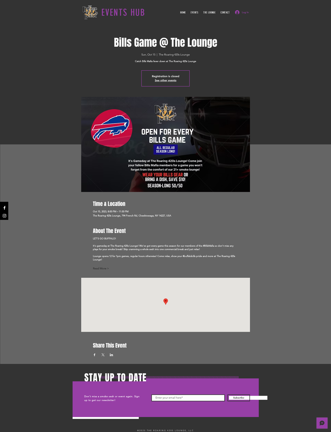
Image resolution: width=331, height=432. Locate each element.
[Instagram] (4, 215)
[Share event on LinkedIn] (111, 354)
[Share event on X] (103, 354)
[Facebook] (4, 207)
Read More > (101, 268)
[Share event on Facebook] (94, 354)
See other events (165, 80)
